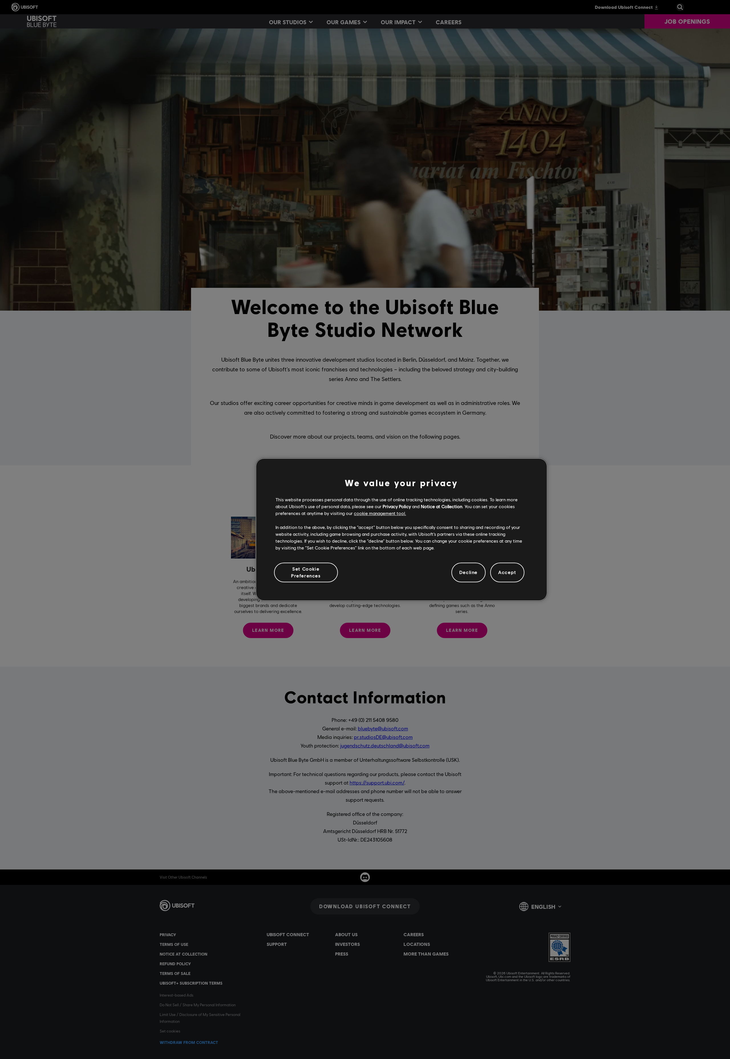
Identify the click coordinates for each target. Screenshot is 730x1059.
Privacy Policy (397, 506)
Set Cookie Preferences (306, 572)
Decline (468, 572)
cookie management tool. (380, 513)
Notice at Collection (441, 506)
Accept (507, 572)
